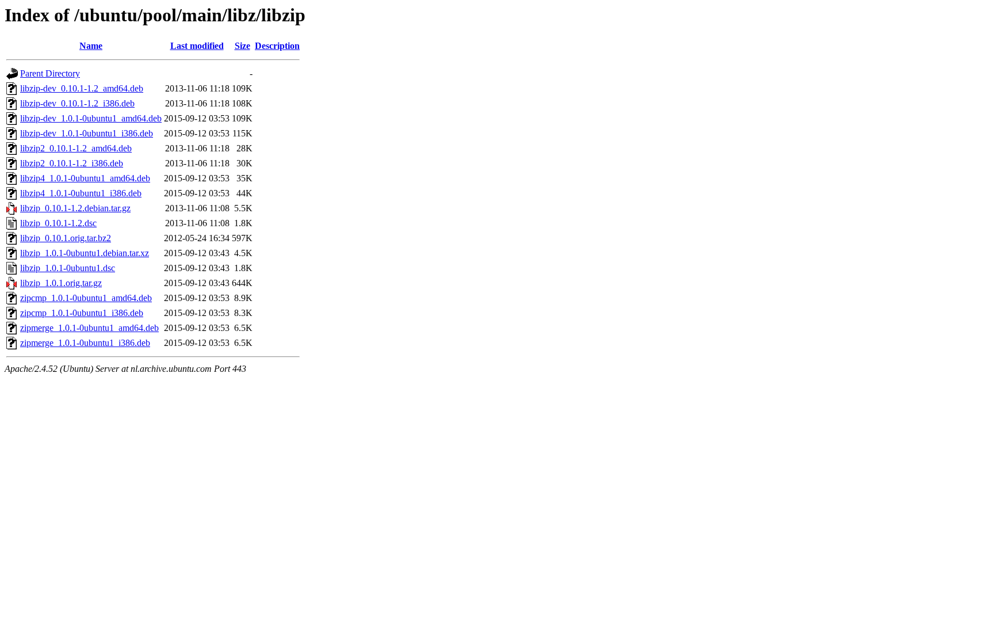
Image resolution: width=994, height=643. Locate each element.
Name (90, 46)
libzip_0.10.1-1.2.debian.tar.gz (75, 208)
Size (242, 46)
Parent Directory (50, 73)
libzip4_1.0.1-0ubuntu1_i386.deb (81, 193)
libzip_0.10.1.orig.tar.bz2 (65, 238)
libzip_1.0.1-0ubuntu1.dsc (67, 268)
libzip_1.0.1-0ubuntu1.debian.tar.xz (84, 253)
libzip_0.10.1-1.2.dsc (58, 223)
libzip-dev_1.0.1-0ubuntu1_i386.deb (86, 133)
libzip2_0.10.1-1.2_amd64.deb (76, 148)
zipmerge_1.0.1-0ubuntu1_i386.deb (85, 343)
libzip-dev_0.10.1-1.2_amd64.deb (81, 88)
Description (277, 46)
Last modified (197, 46)
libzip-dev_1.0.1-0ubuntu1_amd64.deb (91, 118)
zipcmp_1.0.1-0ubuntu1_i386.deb (81, 313)
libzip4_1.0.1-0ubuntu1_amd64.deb (85, 178)
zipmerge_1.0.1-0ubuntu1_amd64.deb (89, 328)
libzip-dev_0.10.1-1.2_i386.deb (77, 103)
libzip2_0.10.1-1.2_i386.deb (71, 163)
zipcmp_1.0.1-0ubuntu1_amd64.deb (86, 298)
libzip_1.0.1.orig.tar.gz (61, 283)
